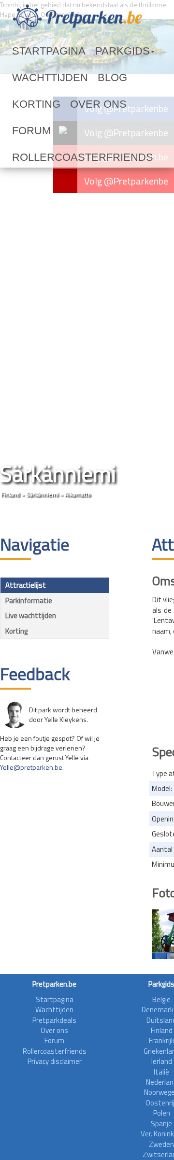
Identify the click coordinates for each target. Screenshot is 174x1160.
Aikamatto (78, 494)
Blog (82, 77)
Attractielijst (25, 585)
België (161, 999)
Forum (69, 104)
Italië (161, 1071)
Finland (10, 494)
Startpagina (36, 51)
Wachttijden (37, 77)
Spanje (161, 1123)
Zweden (161, 1144)
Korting (117, 77)
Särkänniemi (42, 494)
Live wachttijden (30, 615)
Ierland (161, 1061)
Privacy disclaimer (55, 1061)
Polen (161, 1112)
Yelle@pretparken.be (31, 767)
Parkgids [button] (88, 51)
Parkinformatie (28, 600)
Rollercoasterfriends (57, 131)
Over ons (29, 104)
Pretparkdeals (54, 1020)
